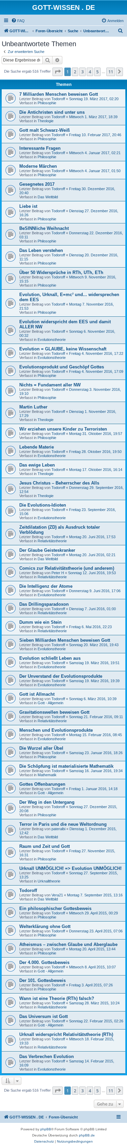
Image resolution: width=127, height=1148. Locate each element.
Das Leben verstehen (41, 250)
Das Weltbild (48, 197)
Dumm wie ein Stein (40, 622)
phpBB (45, 1129)
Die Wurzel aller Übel (41, 748)
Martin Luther (33, 406)
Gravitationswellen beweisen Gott (54, 712)
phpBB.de (87, 1135)
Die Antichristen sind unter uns (52, 112)
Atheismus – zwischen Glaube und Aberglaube (68, 944)
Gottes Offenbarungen (42, 784)
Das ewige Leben (37, 465)
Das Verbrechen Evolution (46, 1056)
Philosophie (47, 103)
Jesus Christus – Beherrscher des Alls (59, 483)
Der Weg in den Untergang (47, 802)
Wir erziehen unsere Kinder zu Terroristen (63, 429)
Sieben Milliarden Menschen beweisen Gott (64, 640)
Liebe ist (28, 206)
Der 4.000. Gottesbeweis (44, 962)
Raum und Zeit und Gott (44, 846)
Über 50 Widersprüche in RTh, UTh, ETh (61, 272)
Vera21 (57, 895)
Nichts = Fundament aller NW (50, 384)
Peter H (57, 573)
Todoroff (58, 99)
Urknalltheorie (49, 881)
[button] (57, 72)
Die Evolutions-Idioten (42, 505)
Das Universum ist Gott (43, 1016)
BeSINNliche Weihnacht (44, 228)
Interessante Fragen (40, 148)
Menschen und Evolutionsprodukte (56, 730)
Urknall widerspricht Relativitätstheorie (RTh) (66, 1034)
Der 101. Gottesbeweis (42, 980)
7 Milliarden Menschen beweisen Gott (58, 94)
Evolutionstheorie (52, 340)
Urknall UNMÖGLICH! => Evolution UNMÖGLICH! (70, 868)
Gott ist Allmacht (37, 694)
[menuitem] (18, 21)
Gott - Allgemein (50, 703)
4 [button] (90, 72)
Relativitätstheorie (52, 541)
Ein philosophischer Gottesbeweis (55, 908)
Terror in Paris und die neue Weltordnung (63, 824)
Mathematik (47, 775)
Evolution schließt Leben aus (50, 658)
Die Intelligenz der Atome (45, 586)
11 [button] (110, 72)
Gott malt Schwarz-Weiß (44, 130)
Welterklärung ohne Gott (44, 926)
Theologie (46, 121)
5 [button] (97, 72)
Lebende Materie (36, 447)
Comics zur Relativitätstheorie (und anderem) (66, 568)
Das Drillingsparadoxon (44, 604)
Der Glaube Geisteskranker (47, 550)
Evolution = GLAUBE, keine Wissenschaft (62, 348)
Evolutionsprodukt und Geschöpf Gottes (61, 366)
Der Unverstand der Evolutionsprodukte (60, 676)
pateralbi (58, 829)
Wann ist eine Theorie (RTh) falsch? (56, 998)
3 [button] (82, 72)
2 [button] (75, 72)
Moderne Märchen (38, 166)
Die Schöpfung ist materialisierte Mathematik (66, 766)
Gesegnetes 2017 (37, 184)
